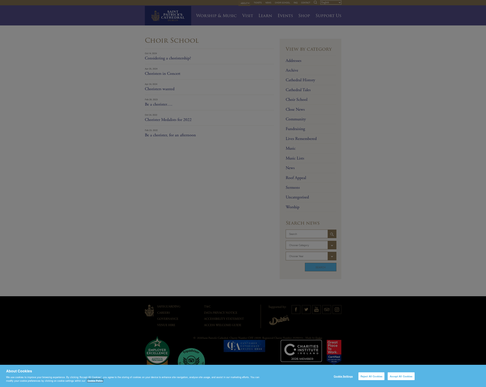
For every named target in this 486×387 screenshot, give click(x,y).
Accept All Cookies (401, 376)
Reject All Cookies (371, 376)
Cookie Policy (95, 380)
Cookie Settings (343, 376)
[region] (243, 376)
